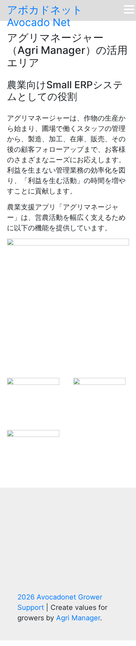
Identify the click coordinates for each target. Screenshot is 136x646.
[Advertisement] (68, 548)
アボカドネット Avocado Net (45, 15)
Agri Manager (78, 618)
